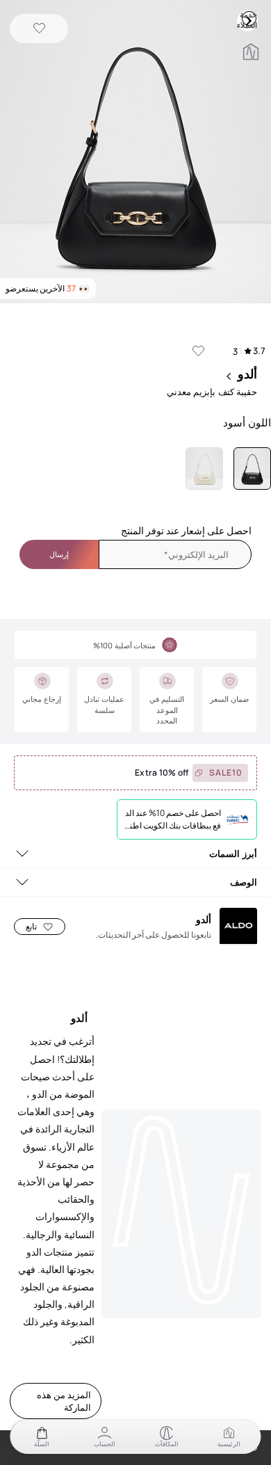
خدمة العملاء (248, 18)
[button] (135, 153)
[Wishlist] (39, 29)
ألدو (247, 373)
